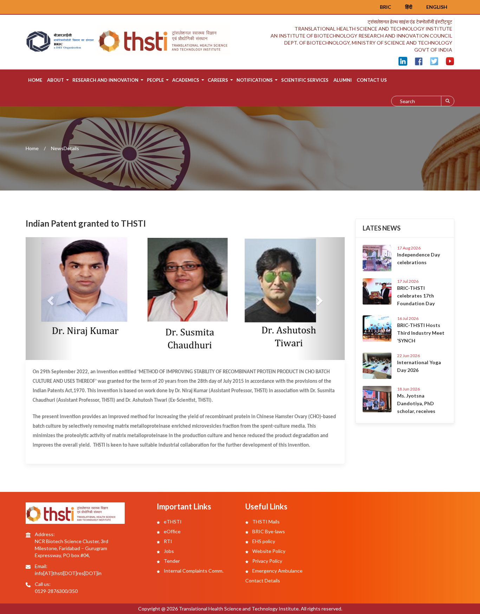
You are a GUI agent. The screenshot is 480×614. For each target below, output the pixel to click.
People (155, 80)
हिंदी (408, 7)
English (436, 7)
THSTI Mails (265, 522)
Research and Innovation (105, 80)
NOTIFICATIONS (254, 80)
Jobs (168, 551)
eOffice (172, 531)
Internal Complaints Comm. (193, 571)
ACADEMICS (185, 80)
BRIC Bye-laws (268, 531)
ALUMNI (342, 80)
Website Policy (268, 551)
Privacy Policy (266, 561)
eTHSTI (172, 522)
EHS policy (263, 541)
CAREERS (218, 80)
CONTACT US (372, 80)
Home (35, 80)
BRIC (385, 7)
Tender (171, 561)
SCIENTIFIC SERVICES (305, 80)
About (55, 80)
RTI (167, 541)
